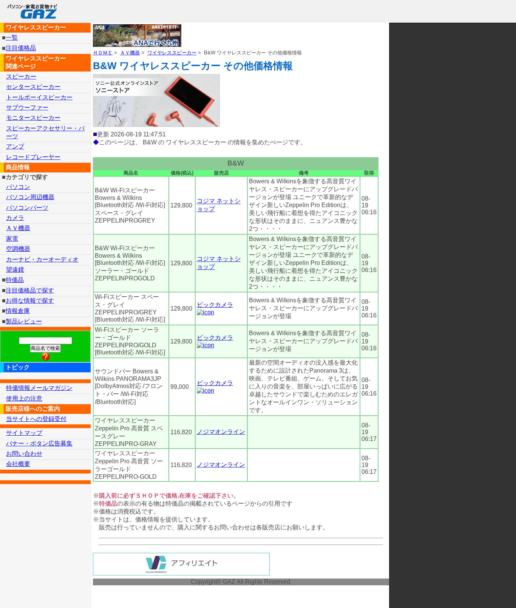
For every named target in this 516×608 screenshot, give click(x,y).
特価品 (15, 280)
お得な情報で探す (30, 300)
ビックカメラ (215, 305)
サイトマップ (24, 433)
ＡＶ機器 (130, 53)
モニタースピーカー (33, 117)
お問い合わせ (24, 453)
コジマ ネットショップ (219, 205)
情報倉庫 (18, 311)
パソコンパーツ (27, 207)
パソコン (18, 187)
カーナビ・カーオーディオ (42, 259)
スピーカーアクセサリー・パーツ (45, 132)
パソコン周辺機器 (30, 197)
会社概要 (18, 464)
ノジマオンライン (221, 432)
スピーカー (21, 76)
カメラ (15, 218)
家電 (12, 238)
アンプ (15, 146)
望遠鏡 (15, 269)
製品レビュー (24, 321)
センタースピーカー (33, 87)
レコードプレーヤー (33, 157)
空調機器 (18, 249)
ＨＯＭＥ (103, 53)
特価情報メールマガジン (39, 388)
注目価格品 (21, 48)
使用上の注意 (24, 398)
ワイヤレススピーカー (171, 53)
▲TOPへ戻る (483, 592)
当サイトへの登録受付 (36, 419)
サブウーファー (27, 107)
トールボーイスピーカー (39, 97)
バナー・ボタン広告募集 (39, 443)
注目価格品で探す (30, 290)
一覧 (12, 37)
